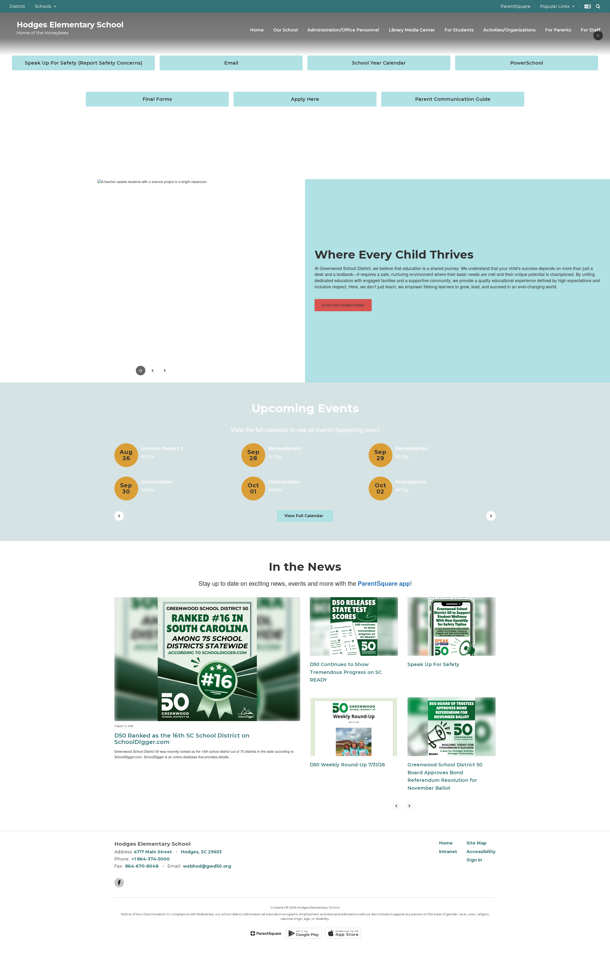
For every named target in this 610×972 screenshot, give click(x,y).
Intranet (448, 851)
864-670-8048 (141, 866)
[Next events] (491, 516)
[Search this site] (598, 6)
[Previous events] (119, 516)
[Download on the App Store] (343, 933)
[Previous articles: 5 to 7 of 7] (396, 806)
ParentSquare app (384, 583)
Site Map (476, 843)
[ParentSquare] (265, 933)
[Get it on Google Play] (304, 933)
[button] (45, 6)
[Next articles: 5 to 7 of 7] (409, 806)
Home (446, 843)
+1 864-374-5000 (151, 859)
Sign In (474, 860)
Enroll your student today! (343, 305)
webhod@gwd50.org (207, 866)
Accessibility (481, 851)
